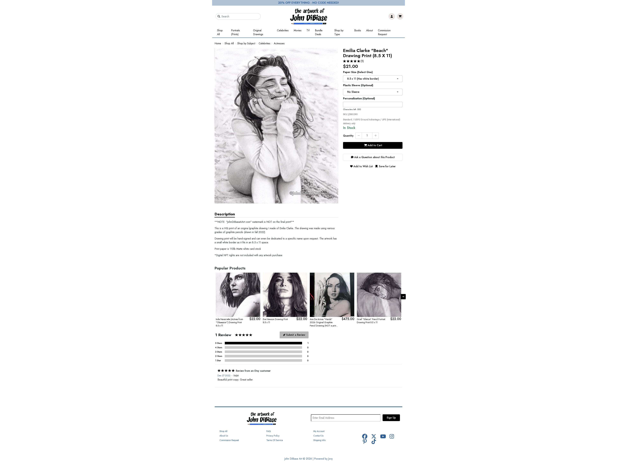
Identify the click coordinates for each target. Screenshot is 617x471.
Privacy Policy (272, 435)
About (369, 30)
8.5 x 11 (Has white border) (363, 79)
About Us (223, 435)
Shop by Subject (246, 43)
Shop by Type (338, 32)
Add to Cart (375, 145)
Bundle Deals (318, 32)
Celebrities (283, 30)
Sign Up (391, 417)
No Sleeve (353, 92)
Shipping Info (319, 440)
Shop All (220, 32)
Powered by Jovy (323, 459)
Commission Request (384, 32)
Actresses (279, 43)
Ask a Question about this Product (374, 157)
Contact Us (318, 435)
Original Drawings (258, 32)
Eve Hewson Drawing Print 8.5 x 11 (275, 321)
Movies (297, 30)
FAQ (268, 431)
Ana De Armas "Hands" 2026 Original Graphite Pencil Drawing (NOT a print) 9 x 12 (323, 322)
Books (357, 30)
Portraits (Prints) (235, 32)
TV (308, 30)
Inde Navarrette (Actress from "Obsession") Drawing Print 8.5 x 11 (229, 322)
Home (218, 43)
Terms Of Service (274, 440)
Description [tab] (225, 214)
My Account (318, 431)
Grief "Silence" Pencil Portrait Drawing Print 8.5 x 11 (371, 321)
